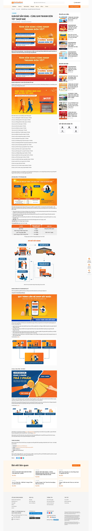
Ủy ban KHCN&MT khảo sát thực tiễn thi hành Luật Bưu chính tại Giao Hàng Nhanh (73, 105)
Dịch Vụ (20, 6)
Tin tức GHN (66, 499)
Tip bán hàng (66, 503)
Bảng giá (32, 6)
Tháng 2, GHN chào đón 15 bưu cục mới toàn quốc (69, 483)
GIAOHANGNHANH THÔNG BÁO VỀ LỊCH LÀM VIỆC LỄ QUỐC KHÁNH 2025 (72, 27)
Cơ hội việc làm (14, 506)
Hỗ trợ (42, 6)
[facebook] (17, 458)
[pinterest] (21, 458)
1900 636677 (77, 2)
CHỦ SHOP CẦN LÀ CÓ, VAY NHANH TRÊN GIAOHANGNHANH (73, 78)
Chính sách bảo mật (50, 504)
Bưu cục (37, 6)
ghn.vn (26, 431)
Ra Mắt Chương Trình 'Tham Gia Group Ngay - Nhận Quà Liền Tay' (46, 483)
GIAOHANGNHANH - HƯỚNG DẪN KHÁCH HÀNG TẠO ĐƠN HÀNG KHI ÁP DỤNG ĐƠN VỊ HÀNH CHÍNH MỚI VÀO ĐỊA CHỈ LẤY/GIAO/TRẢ (73, 54)
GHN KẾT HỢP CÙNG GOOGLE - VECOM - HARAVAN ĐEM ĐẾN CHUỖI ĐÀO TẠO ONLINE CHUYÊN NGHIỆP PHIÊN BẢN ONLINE (45, 473)
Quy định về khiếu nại (50, 503)
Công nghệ (13, 503)
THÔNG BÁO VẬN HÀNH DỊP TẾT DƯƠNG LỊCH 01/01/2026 (73, 19)
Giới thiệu (14, 6)
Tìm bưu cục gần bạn (36, 513)
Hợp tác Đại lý (26, 6)
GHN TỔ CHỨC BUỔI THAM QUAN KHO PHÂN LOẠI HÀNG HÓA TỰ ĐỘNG (21, 472)
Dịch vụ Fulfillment (32, 503)
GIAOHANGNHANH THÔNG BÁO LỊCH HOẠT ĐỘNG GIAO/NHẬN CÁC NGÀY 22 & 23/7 (73, 45)
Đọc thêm (14, 475)
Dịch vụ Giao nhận (32, 501)
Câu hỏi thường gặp (50, 499)
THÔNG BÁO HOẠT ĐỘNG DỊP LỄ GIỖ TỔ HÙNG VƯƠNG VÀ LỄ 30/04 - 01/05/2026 (72, 114)
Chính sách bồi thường (50, 501)
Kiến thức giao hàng (67, 501)
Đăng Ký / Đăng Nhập (74, 6)
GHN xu (13, 504)
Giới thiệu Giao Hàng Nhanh (16, 499)
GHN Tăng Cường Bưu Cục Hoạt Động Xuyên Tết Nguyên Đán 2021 (69, 472)
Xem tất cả (75, 465)
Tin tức (46, 6)
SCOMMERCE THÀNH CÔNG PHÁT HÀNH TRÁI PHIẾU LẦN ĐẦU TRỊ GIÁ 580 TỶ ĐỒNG (73, 95)
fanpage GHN (31, 431)
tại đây (18, 336)
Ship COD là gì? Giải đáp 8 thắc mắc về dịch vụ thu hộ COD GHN (73, 36)
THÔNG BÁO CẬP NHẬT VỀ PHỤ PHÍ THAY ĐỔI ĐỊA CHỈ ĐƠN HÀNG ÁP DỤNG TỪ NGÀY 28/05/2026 (73, 86)
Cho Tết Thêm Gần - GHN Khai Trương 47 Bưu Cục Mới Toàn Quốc (22, 483)
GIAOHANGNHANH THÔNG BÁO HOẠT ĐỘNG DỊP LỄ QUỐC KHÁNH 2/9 (72, 69)
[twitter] (19, 458)
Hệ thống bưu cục (14, 501)
